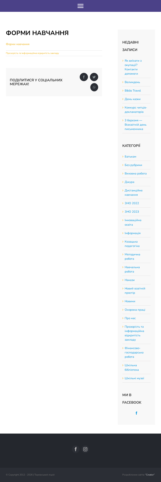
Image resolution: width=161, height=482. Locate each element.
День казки (133, 99)
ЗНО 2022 (132, 203)
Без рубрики (133, 165)
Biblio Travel (133, 91)
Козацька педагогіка (132, 244)
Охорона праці (135, 310)
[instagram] (85, 449)
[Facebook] (136, 413)
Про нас (130, 318)
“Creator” (150, 474)
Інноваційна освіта (133, 222)
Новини (130, 301)
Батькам (130, 157)
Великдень (132, 82)
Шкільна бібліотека (132, 367)
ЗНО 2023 (132, 212)
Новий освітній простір (135, 290)
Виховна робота (136, 173)
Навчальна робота (132, 269)
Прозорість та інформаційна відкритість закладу (32, 53)
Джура (129, 182)
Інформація (133, 233)
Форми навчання (17, 44)
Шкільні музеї (134, 378)
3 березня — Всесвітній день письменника (135, 124)
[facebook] (76, 449)
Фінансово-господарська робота (134, 352)
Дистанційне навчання (134, 192)
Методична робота (132, 256)
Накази (130, 280)
